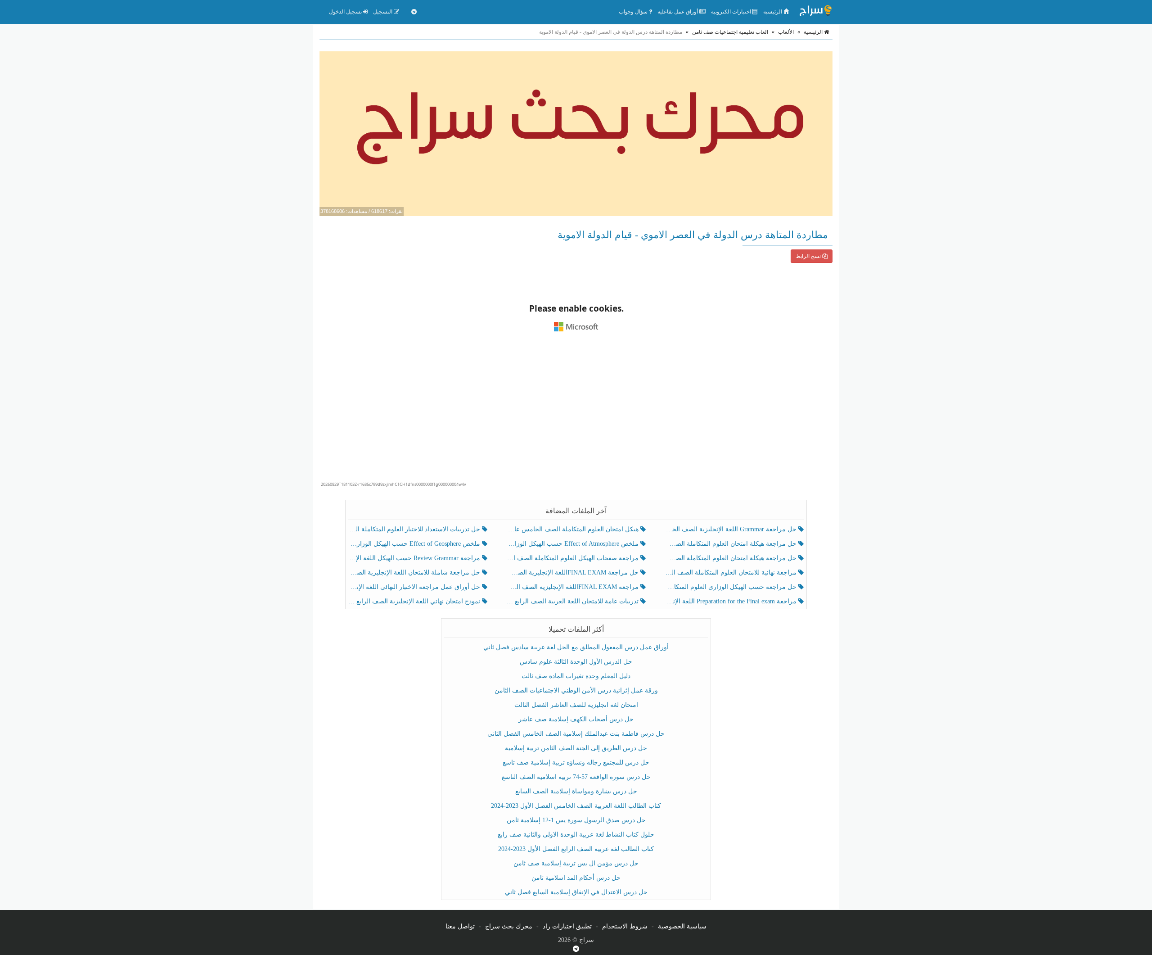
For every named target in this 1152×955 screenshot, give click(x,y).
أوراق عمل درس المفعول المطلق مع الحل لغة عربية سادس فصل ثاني (576, 647)
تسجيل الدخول (346, 12)
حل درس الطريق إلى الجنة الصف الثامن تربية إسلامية (576, 748)
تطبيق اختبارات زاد (567, 926)
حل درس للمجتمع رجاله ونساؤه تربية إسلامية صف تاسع (576, 762)
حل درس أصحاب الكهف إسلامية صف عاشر (576, 719)
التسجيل (383, 12)
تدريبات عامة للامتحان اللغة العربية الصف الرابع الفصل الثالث (573, 601)
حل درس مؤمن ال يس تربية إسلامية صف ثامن (576, 863)
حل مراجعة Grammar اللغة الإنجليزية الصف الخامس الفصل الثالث (731, 529)
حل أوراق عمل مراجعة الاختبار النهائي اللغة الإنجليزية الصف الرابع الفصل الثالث (415, 587)
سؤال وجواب (634, 12)
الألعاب (786, 32)
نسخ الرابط (809, 256)
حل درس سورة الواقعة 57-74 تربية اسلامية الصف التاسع (576, 777)
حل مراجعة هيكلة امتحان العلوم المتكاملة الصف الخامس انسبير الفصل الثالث (731, 543)
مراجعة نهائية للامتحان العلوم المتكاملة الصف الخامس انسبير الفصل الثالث (731, 572)
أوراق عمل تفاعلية (678, 12)
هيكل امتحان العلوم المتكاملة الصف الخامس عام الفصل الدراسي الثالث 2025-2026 (573, 529)
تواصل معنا (460, 926)
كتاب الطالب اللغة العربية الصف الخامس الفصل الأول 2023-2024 (576, 805)
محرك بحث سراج (508, 926)
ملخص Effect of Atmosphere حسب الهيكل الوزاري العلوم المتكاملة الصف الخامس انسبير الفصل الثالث (573, 543)
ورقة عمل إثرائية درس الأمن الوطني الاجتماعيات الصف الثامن (576, 690)
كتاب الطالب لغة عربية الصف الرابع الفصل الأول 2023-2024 (576, 849)
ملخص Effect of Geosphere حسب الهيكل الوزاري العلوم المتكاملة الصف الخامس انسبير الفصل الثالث (415, 543)
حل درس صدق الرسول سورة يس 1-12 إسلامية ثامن (576, 820)
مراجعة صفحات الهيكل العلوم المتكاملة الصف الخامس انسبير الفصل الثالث (573, 558)
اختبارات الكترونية (731, 12)
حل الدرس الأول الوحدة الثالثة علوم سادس (576, 661)
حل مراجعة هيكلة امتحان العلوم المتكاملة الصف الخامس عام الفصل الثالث (731, 558)
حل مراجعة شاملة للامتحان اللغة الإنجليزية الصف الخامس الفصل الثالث (415, 572)
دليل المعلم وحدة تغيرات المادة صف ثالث (576, 676)
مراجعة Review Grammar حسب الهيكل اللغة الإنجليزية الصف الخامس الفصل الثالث (415, 558)
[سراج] (815, 11)
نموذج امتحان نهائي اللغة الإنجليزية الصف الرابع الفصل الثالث (415, 601)
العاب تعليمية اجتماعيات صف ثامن (730, 32)
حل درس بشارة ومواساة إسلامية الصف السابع (576, 791)
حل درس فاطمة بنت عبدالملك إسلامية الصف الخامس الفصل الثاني (576, 733)
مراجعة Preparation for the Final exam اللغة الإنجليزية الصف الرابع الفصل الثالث (731, 601)
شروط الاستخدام (625, 926)
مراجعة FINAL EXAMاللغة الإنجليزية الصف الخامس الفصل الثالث (573, 587)
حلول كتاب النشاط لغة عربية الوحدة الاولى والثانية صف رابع (576, 834)
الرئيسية (773, 12)
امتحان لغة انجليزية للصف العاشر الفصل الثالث (576, 705)
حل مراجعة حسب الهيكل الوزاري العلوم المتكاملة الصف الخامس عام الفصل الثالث (731, 587)
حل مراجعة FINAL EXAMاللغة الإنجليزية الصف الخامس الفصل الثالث (573, 572)
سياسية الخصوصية (682, 926)
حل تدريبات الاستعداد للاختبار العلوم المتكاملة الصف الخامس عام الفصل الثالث (415, 529)
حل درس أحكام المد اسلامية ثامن (576, 877)
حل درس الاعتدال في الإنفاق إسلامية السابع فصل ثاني (576, 892)
